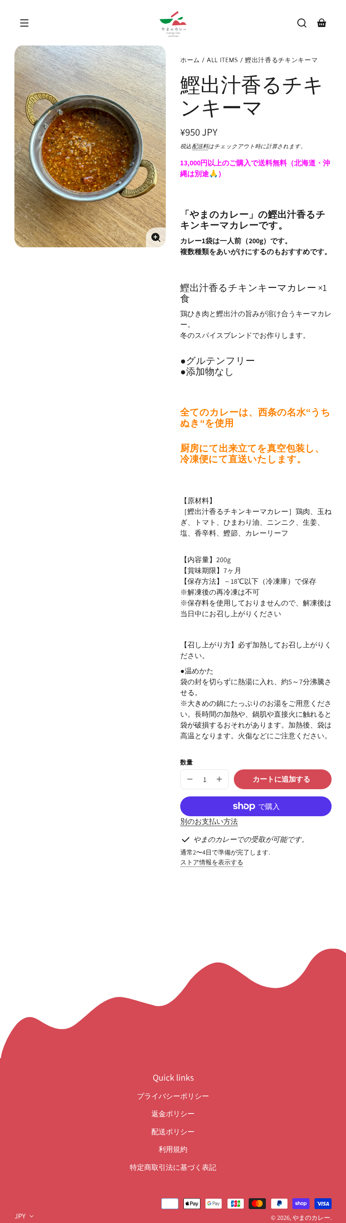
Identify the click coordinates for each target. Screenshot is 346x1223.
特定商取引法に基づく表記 (173, 1167)
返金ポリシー (173, 1113)
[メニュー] (24, 23)
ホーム (190, 60)
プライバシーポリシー (173, 1096)
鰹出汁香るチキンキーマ (281, 60)
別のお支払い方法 (209, 821)
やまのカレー (311, 1217)
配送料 (200, 146)
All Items (222, 60)
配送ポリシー (173, 1132)
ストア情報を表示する (211, 862)
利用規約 (173, 1149)
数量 (186, 762)
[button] (302, 23)
